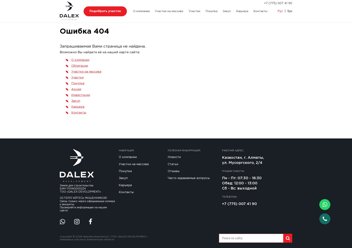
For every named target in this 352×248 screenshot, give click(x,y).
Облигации (79, 66)
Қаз (289, 11)
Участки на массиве (169, 11)
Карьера (242, 11)
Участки (194, 11)
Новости (174, 157)
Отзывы (173, 171)
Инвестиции (80, 95)
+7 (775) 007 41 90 (278, 3)
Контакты (260, 11)
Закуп (227, 11)
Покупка (211, 11)
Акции (76, 89)
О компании (141, 11)
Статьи (173, 164)
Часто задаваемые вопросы (189, 178)
